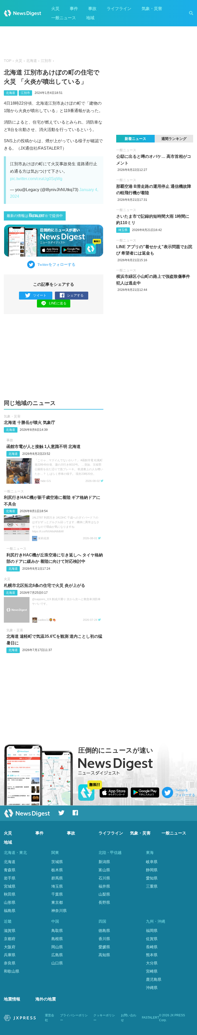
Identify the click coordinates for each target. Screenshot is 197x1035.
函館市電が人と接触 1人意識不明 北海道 (43, 446)
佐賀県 (151, 939)
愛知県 (151, 878)
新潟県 (104, 862)
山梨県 (104, 894)
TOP (7, 61)
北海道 (31, 61)
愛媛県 (104, 947)
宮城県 (9, 886)
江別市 (46, 61)
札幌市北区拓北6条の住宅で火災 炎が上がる (44, 585)
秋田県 (9, 894)
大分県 (151, 963)
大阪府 (9, 947)
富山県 (104, 870)
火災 (55, 8)
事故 (92, 8)
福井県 (104, 886)
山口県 (57, 963)
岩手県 (9, 878)
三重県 (151, 886)
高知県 (104, 955)
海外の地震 (45, 999)
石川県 (104, 878)
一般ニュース (63, 18)
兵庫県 (9, 955)
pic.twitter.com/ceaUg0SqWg (36, 179)
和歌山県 (11, 971)
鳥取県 (57, 930)
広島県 (57, 955)
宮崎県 (151, 971)
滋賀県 (9, 930)
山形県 (9, 902)
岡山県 (57, 947)
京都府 (9, 939)
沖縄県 (151, 987)
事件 (74, 8)
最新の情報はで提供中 (35, 216)
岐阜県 (151, 862)
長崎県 (151, 947)
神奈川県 (59, 910)
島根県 (57, 939)
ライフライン (119, 8)
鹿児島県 (153, 979)
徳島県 (104, 930)
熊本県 (151, 955)
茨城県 (57, 862)
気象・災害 (152, 8)
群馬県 (57, 878)
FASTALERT (150, 1017)
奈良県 (9, 963)
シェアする (75, 295)
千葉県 (57, 894)
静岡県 (151, 870)
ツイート (39, 295)
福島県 (9, 910)
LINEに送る (57, 303)
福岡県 (151, 930)
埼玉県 (122, 230)
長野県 (104, 902)
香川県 (104, 939)
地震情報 (12, 999)
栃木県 (57, 870)
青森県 (9, 870)
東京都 (57, 902)
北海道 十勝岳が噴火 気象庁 (29, 422)
